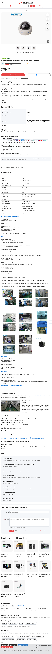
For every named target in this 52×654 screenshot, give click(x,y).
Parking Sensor (14, 438)
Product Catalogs (20, 605)
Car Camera (11, 437)
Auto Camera (16, 608)
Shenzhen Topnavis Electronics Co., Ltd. (13, 63)
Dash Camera (38, 437)
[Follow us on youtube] (48, 645)
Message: (7, 519)
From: (7, 512)
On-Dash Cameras (5, 608)
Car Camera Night (21, 639)
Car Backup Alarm (42, 608)
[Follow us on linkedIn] (37, 647)
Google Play (13, 645)
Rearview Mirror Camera (7, 626)
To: (8, 516)
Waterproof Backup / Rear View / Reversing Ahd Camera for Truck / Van (19, 574)
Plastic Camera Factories (15, 633)
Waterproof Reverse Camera (38, 636)
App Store (5, 645)
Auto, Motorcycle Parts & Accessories (13, 10)
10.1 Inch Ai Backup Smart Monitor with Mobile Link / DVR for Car (6, 574)
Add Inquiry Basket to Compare (26, 52)
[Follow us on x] (44, 645)
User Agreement (33, 650)
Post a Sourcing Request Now (39, 530)
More (2, 642)
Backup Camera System (29, 438)
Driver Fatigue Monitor (40, 438)
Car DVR (21, 623)
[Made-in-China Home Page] (26, 2)
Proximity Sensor (17, 610)
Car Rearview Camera (32, 10)
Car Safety (24, 10)
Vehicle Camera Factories (29, 633)
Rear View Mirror (13, 623)
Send (12, 530)
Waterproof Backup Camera (8, 639)
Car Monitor (21, 438)
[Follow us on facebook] (42, 645)
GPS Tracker (28, 608)
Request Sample (24, 78)
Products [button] (14, 6)
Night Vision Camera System (8, 636)
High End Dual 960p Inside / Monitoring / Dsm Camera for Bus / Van (32, 554)
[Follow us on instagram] (46, 645)
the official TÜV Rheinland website (40, 396)
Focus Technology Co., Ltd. (17, 650)
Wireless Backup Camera (31, 623)
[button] (2, 2)
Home (2, 10)
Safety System (4, 610)
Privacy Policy (46, 650)
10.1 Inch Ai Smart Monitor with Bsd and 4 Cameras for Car (7, 554)
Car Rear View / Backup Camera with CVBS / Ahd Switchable (44, 554)
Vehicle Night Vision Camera (23, 636)
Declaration (40, 650)
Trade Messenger (22, 645)
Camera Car (4, 633)
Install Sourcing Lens (7, 647)
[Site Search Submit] (32, 6)
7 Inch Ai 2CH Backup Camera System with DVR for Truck (44, 574)
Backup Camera (31, 437)
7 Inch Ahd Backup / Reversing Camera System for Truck (32, 574)
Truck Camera (24, 437)
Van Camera (17, 437)
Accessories (40, 610)
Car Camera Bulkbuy (31, 639)
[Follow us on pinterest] (50, 645)
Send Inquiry (13, 75)
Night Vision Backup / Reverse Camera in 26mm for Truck (6, 594)
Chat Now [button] (39, 75)
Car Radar (4, 623)
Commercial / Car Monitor (31, 610)
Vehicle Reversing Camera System (22, 626)
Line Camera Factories (42, 633)
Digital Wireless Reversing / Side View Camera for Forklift (19, 594)
